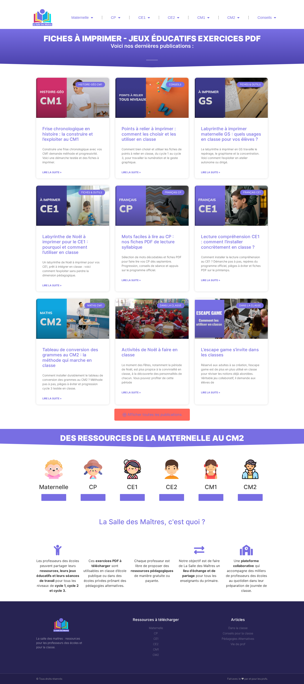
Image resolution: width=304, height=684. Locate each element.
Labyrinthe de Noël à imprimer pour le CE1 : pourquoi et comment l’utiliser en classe (65, 244)
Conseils (264, 18)
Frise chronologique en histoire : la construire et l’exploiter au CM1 (67, 134)
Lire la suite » (52, 172)
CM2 (231, 18)
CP (113, 18)
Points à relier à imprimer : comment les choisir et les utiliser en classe (149, 134)
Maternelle (80, 18)
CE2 (171, 18)
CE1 (142, 18)
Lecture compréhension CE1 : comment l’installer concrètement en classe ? (230, 241)
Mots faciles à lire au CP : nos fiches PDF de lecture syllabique (148, 241)
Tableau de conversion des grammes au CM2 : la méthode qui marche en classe (70, 357)
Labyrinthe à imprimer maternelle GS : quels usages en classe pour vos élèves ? (231, 134)
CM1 (201, 18)
